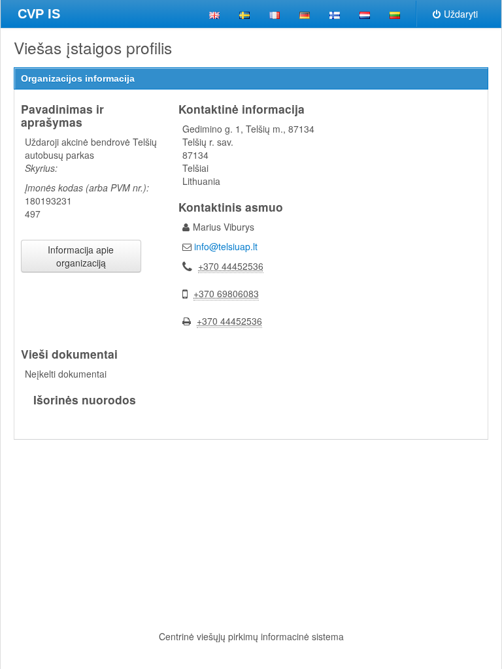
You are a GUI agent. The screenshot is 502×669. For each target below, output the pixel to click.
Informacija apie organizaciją (81, 256)
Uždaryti (461, 13)
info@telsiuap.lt (226, 246)
